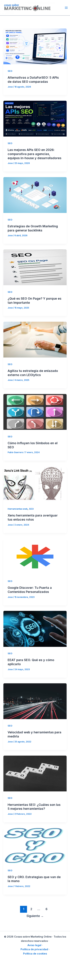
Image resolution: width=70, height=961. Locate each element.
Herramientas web (18, 509)
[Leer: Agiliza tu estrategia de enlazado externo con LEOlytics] (35, 339)
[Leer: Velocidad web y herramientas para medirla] (35, 701)
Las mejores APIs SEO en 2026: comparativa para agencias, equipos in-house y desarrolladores (34, 154)
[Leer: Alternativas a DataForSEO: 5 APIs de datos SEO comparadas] (35, 46)
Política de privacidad (34, 949)
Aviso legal (34, 945)
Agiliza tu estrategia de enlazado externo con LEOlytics (33, 373)
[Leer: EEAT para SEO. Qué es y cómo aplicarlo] (35, 628)
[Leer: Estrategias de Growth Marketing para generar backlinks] (35, 194)
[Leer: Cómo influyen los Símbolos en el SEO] (35, 411)
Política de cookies (35, 953)
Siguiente (35, 916)
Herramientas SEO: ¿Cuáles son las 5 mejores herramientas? (34, 807)
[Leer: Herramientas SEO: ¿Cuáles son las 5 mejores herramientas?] (35, 773)
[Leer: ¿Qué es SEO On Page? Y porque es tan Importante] (35, 267)
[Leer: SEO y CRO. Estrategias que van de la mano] (35, 845)
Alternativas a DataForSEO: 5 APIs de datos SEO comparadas (33, 79)
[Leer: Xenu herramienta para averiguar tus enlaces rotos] (35, 484)
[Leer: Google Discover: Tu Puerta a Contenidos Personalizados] (35, 556)
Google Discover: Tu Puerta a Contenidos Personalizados (30, 590)
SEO (10, 71)
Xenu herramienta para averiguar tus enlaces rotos (33, 517)
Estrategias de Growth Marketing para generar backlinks (33, 228)
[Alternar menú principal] (66, 7)
